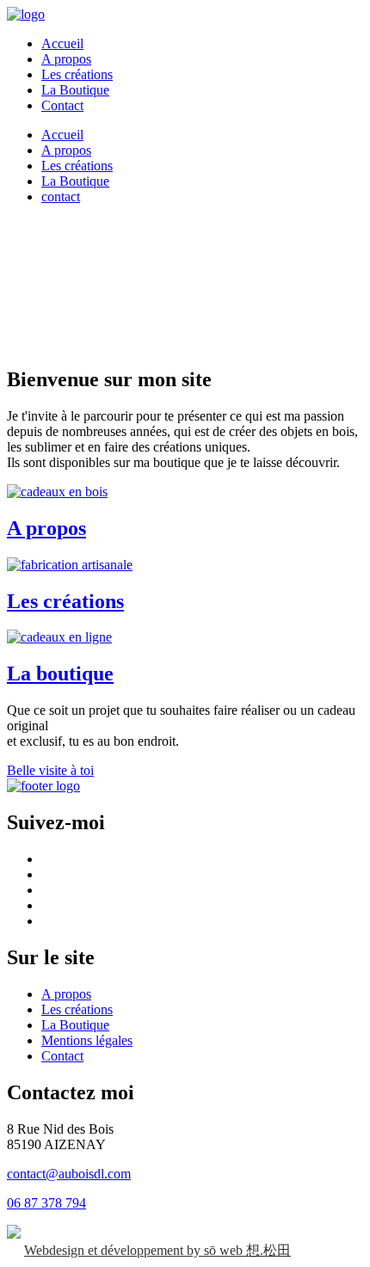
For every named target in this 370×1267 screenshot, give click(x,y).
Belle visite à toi (50, 770)
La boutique (60, 673)
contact (60, 196)
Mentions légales (87, 1040)
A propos (66, 59)
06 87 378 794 (46, 1203)
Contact (62, 105)
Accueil (62, 43)
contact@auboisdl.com (69, 1173)
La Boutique (75, 90)
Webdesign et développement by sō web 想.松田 (157, 1250)
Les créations (77, 74)
